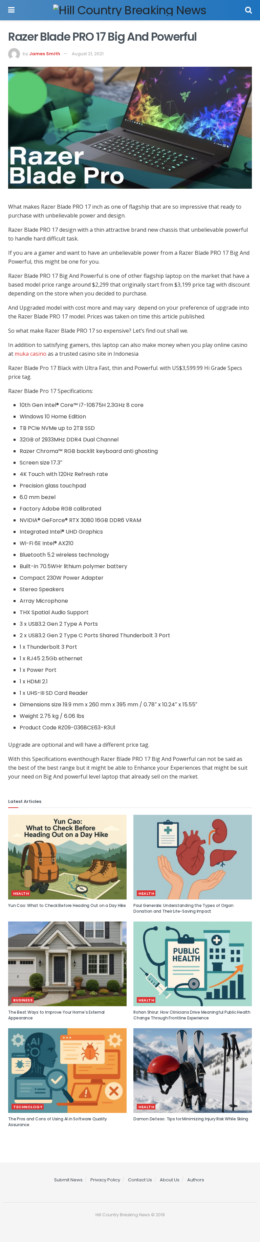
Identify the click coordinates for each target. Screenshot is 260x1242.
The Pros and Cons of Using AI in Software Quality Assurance (57, 1121)
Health (21, 893)
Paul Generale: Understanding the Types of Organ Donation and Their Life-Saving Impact (183, 908)
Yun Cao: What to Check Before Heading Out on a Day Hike (67, 905)
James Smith (44, 53)
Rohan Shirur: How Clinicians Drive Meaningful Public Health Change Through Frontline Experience (192, 1015)
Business (22, 1000)
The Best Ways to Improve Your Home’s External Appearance (56, 1015)
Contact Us (140, 1180)
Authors (195, 1180)
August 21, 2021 (88, 53)
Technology (27, 1107)
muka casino (30, 353)
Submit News (68, 1180)
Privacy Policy (105, 1180)
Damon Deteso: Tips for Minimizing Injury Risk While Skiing (190, 1119)
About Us (169, 1180)
